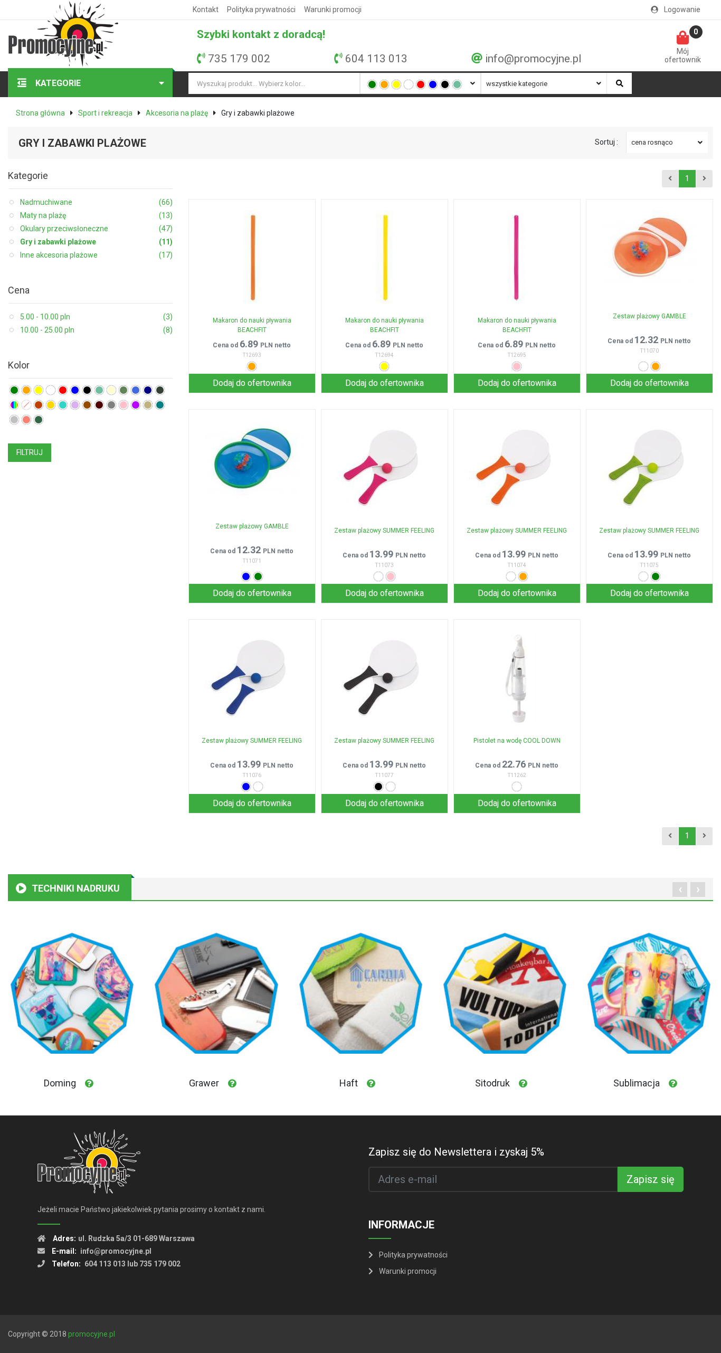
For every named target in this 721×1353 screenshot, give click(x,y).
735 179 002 (239, 58)
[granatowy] (148, 390)
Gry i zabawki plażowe (96, 242)
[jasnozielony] (457, 84)
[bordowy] (99, 405)
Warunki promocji (333, 9)
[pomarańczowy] (384, 84)
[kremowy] (111, 390)
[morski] (160, 405)
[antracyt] (160, 390)
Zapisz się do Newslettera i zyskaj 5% (456, 1152)
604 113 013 (376, 58)
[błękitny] (135, 390)
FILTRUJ (29, 452)
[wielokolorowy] (14, 405)
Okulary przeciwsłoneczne (96, 228)
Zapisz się (651, 1179)
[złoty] (50, 405)
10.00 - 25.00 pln (96, 330)
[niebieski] (433, 84)
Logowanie (681, 9)
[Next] (704, 178)
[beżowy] (148, 405)
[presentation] (679, 889)
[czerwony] (420, 84)
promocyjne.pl (91, 1334)
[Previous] (670, 178)
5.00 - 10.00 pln (96, 317)
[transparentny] (26, 405)
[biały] (408, 84)
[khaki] (123, 390)
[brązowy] (87, 405)
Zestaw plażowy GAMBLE (649, 316)
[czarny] (445, 84)
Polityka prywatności (261, 9)
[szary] (111, 405)
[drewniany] (38, 405)
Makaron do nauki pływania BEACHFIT (252, 325)
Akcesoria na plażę (177, 113)
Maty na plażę (96, 215)
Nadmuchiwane (96, 202)
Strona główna (40, 113)
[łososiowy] (26, 419)
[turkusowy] (63, 405)
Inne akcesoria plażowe (96, 255)
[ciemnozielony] (38, 419)
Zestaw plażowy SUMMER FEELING (384, 530)
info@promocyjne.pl (533, 58)
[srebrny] (14, 419)
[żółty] (396, 84)
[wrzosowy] (75, 405)
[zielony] (372, 84)
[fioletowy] (135, 405)
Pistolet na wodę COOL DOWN (517, 740)
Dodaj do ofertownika (252, 383)
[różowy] (123, 405)
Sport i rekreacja (105, 113)
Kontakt (206, 9)
